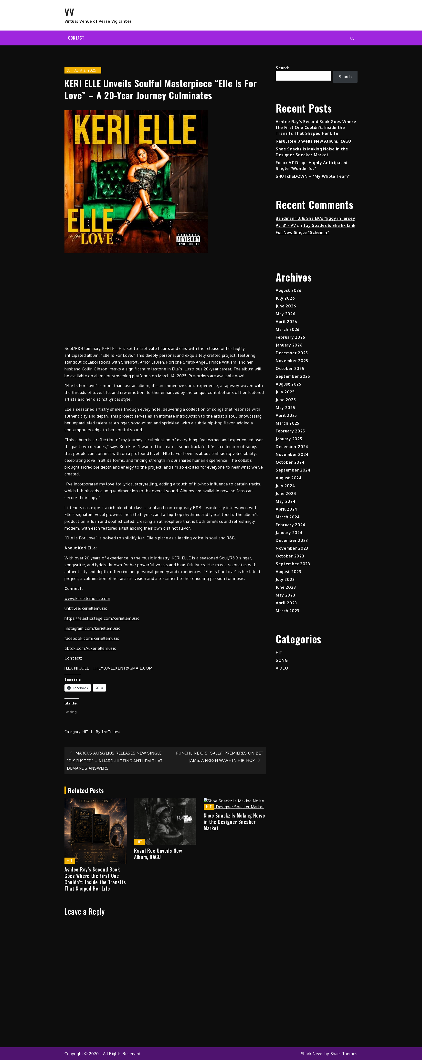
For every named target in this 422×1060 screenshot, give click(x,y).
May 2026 (285, 313)
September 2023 (293, 563)
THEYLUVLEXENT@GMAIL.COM (123, 668)
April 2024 (286, 509)
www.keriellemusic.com (87, 598)
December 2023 (292, 540)
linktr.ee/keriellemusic (85, 608)
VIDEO (282, 668)
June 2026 (286, 306)
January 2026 (289, 345)
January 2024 (289, 532)
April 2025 (286, 415)
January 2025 (289, 438)
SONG (282, 660)
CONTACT (76, 38)
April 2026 (286, 321)
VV (69, 12)
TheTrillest (110, 732)
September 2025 (293, 376)
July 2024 (285, 485)
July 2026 (285, 298)
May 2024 (286, 501)
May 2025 (285, 407)
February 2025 (290, 431)
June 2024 (286, 493)
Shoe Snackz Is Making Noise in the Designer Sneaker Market (234, 821)
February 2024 (291, 524)
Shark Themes (344, 1053)
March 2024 (288, 516)
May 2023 (285, 595)
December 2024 (292, 446)
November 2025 (292, 360)
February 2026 (290, 337)
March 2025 (287, 423)
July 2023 (285, 579)
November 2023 (292, 548)
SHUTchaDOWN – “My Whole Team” (313, 176)
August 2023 (288, 571)
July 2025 (285, 391)
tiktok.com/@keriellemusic (90, 648)
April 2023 (286, 602)
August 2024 (289, 477)
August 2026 (289, 290)
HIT (85, 732)
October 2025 (290, 368)
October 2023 (290, 556)
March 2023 (287, 610)
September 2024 (293, 470)
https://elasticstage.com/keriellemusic (101, 618)
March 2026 (288, 329)
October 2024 (290, 462)
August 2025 (288, 384)
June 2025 (286, 399)
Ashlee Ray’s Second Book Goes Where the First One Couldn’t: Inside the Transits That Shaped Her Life (95, 879)
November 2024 (292, 454)
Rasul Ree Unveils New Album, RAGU (158, 853)
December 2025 (292, 352)
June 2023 (286, 587)
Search (283, 67)
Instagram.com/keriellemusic (92, 628)
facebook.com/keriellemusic (91, 638)
